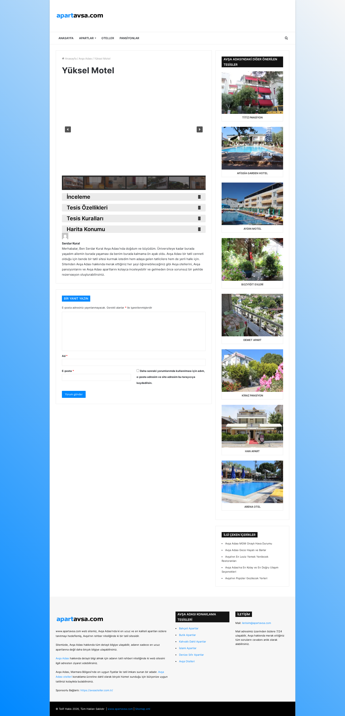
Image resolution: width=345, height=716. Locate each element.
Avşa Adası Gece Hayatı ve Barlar (245, 550)
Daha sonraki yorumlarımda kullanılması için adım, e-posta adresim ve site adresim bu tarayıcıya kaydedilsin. (171, 376)
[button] (68, 129)
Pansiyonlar (129, 38)
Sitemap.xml (142, 708)
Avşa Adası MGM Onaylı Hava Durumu (248, 543)
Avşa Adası (85, 58)
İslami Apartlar (187, 648)
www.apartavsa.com (68, 631)
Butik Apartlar (187, 635)
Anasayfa (65, 38)
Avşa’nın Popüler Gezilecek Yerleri (246, 578)
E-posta (68, 370)
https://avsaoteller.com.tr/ (96, 690)
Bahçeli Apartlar (188, 628)
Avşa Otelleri (187, 661)
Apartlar (86, 38)
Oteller (107, 38)
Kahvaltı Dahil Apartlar (192, 641)
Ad (64, 356)
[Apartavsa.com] (80, 16)
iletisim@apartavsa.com (256, 623)
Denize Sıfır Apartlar (191, 654)
